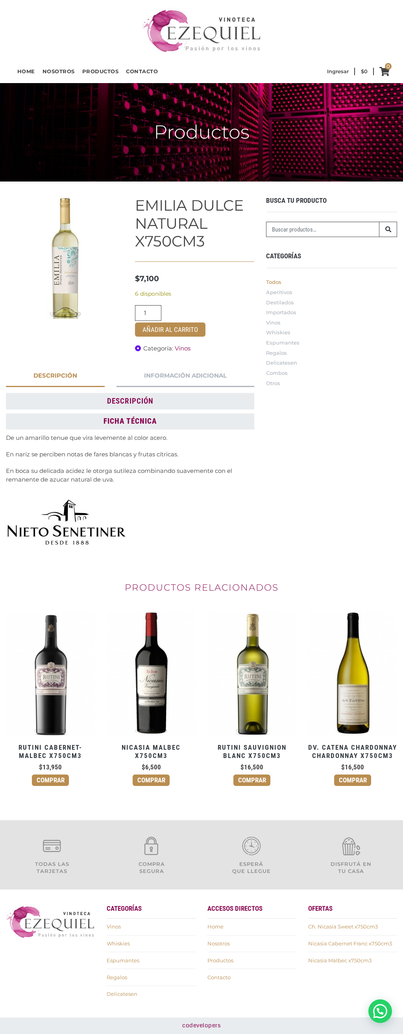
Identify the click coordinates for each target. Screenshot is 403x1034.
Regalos (276, 353)
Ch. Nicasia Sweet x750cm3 (343, 926)
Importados (281, 312)
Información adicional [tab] (185, 375)
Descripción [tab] (55, 375)
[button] (380, 1011)
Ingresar (338, 71)
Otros (273, 383)
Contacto (142, 71)
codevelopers (201, 1025)
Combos (277, 373)
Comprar (51, 780)
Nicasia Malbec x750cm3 (340, 960)
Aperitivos (279, 292)
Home (26, 71)
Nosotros (59, 71)
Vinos (182, 348)
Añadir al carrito (170, 330)
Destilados (280, 302)
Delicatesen (281, 362)
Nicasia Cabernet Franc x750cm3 (350, 943)
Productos (100, 71)
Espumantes (282, 342)
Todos (273, 282)
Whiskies (278, 332)
